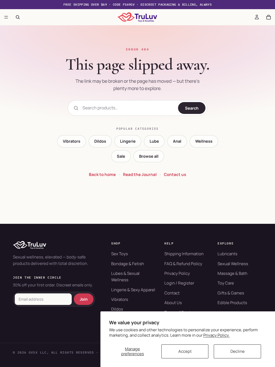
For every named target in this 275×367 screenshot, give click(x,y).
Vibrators (71, 141)
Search (191, 108)
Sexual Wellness (233, 264)
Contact (172, 293)
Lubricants (227, 254)
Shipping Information (184, 254)
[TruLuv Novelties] (54, 245)
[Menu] (6, 17)
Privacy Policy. (216, 335)
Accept (185, 351)
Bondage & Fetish (127, 264)
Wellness (203, 141)
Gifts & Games (231, 293)
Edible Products (232, 302)
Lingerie (128, 141)
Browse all (148, 156)
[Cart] (268, 17)
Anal (177, 141)
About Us (173, 302)
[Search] (18, 17)
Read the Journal (140, 174)
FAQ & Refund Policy (183, 264)
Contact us (175, 174)
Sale (121, 156)
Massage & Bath (232, 273)
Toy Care (226, 283)
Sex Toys (119, 254)
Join (84, 299)
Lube (154, 141)
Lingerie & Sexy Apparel (133, 290)
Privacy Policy (177, 273)
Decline (237, 351)
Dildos (100, 141)
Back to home (102, 174)
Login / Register (179, 283)
